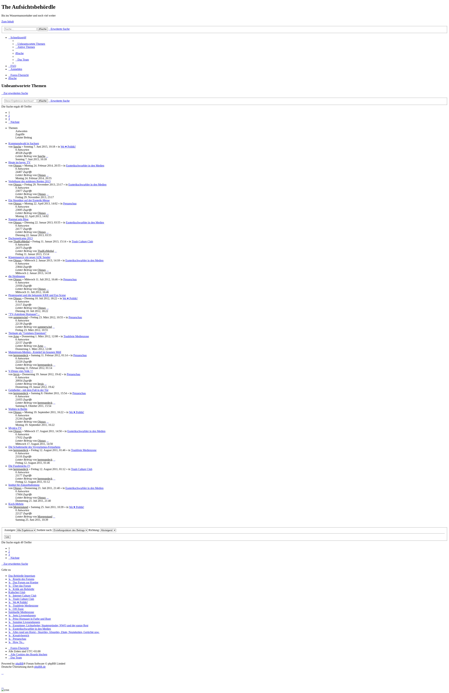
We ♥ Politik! (68, 146)
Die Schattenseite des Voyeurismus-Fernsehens (34, 446)
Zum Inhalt (7, 21)
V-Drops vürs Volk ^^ (20, 371)
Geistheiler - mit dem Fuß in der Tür (28, 390)
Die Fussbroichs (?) (19, 465)
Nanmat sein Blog (18, 219)
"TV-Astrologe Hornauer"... (24, 314)
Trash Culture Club (82, 241)
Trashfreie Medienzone (76, 336)
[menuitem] (30, 43)
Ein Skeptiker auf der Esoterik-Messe (29, 200)
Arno (16, 336)
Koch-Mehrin (16, 503)
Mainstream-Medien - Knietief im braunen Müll (34, 352)
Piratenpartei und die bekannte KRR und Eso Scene (37, 295)
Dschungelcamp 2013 (20, 238)
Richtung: (94, 530)
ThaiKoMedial (21, 241)
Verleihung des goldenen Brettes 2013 (29, 181)
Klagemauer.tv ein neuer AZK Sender (29, 257)
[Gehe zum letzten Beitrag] (47, 156)
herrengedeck (20, 355)
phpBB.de (40, 666)
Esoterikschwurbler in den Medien (85, 165)
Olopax (17, 165)
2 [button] (9, 115)
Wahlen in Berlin (17, 409)
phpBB (19, 663)
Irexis (16, 374)
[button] (13, 122)
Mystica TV (15, 428)
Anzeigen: (10, 530)
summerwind (20, 317)
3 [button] (9, 118)
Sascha (17, 146)
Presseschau (69, 203)
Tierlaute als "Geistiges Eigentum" (27, 333)
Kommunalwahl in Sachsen (23, 143)
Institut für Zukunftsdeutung (23, 484)
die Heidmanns (16, 276)
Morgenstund (20, 507)
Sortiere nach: (45, 530)
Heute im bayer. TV (19, 162)
